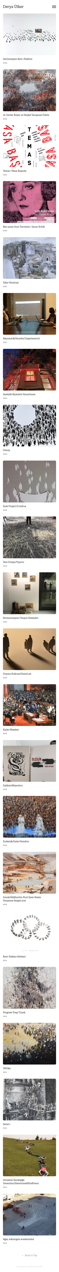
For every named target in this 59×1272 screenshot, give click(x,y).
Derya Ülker (13, 6)
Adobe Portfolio (35, 1266)
